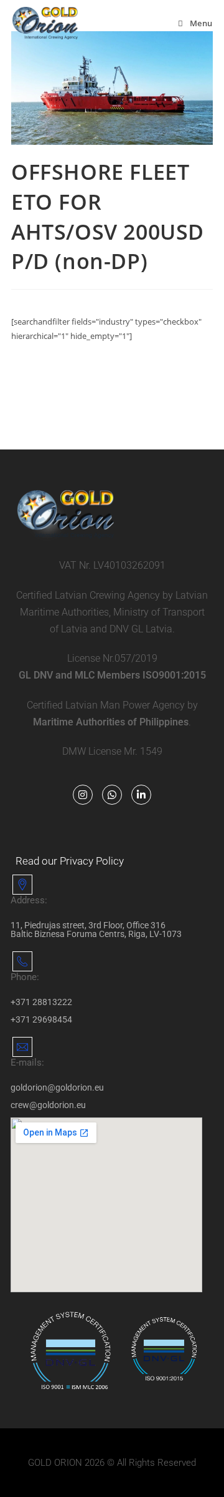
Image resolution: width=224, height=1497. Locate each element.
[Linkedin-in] (141, 795)
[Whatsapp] (112, 795)
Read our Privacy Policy (70, 861)
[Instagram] (83, 795)
